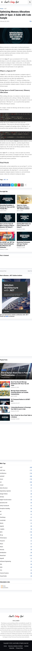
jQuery (16, 523)
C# (7, 179)
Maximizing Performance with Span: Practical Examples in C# (23, 243)
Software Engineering (16, 561)
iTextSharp (16, 517)
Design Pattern (16, 493)
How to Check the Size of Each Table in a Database (21, 416)
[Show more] (25, 185)
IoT (16, 514)
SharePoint (16, 555)
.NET (5, 8)
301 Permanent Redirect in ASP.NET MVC (20, 400)
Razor (16, 543)
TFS (16, 570)
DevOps (16, 496)
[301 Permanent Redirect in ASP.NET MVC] (5, 402)
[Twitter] (12, 185)
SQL (16, 564)
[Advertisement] (16, 339)
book (6, 316)
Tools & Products (16, 573)
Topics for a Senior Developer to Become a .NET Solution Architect (23, 207)
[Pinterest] (19, 185)
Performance (16, 538)
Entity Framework (16, 505)
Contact (26, 646)
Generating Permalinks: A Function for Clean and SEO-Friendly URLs (7, 207)
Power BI (16, 540)
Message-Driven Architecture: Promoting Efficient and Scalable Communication (19, 392)
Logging (16, 529)
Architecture (16, 473)
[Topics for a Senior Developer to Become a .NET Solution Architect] (24, 199)
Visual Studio (16, 576)
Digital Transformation (16, 499)
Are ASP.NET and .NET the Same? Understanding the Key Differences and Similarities (7, 244)
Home (1, 8)
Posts (3, 586)
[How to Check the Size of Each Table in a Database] (5, 417)
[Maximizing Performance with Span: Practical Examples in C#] (24, 236)
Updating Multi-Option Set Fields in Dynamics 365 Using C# (24, 225)
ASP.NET (16, 476)
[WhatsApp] (15, 185)
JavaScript (16, 520)
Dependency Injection (16, 491)
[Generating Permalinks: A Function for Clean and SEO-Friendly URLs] (7, 199)
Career (16, 485)
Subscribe (11, 648)
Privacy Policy (19, 648)
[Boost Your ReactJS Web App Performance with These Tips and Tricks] (5, 384)
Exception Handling (16, 508)
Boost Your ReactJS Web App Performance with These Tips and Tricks (20, 383)
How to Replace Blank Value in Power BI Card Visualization (15, 374)
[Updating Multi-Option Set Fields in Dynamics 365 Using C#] (24, 217)
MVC (16, 532)
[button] (2, 2)
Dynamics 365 (16, 502)
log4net (16, 526)
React (16, 546)
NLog (16, 535)
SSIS (16, 567)
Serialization (16, 552)
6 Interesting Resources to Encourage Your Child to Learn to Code (21, 408)
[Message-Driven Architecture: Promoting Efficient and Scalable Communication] (5, 393)
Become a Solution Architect (15, 646)
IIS (16, 511)
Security (16, 549)
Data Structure (16, 488)
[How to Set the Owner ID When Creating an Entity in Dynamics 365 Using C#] (7, 217)
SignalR (16, 558)
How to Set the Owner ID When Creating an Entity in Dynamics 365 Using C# (7, 225)
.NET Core (16, 470)
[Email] (22, 185)
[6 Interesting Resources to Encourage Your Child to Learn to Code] (5, 410)
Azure (16, 479)
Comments (5, 587)
